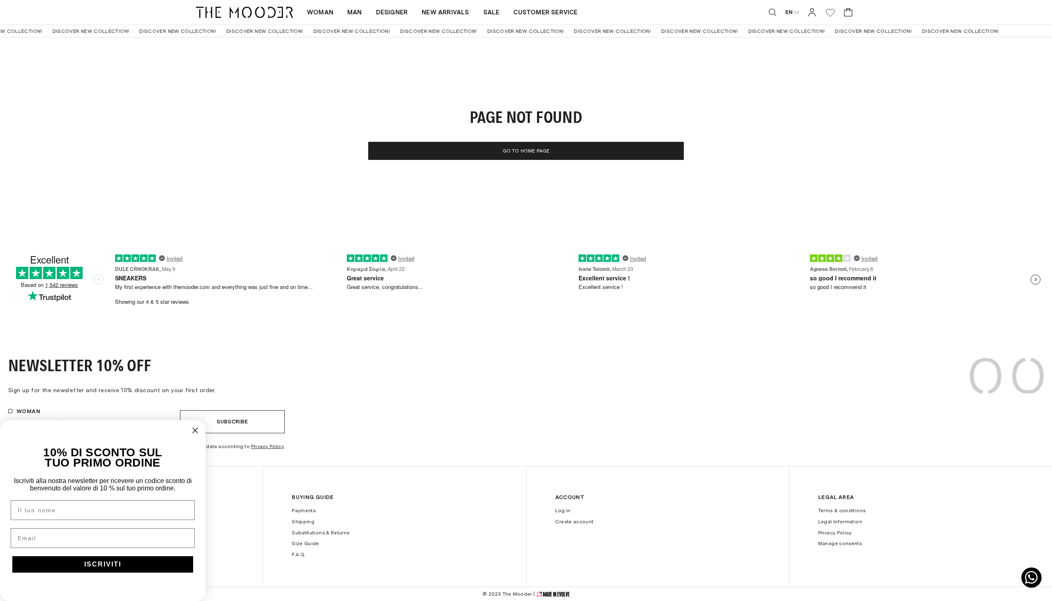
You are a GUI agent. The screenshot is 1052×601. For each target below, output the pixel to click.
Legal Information (840, 522)
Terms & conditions (841, 510)
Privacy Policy (267, 446)
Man (354, 12)
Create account (574, 522)
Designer (392, 12)
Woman (320, 12)
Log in (563, 510)
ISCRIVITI (102, 564)
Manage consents (840, 543)
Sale (491, 12)
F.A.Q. (298, 554)
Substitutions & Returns (320, 533)
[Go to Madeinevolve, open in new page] (553, 594)
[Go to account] (812, 12)
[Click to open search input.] (772, 12)
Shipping (303, 522)
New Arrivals (445, 12)
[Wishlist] (830, 12)
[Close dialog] (195, 430)
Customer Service (545, 12)
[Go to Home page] (244, 12)
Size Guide (305, 543)
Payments (304, 510)
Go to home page (526, 151)
